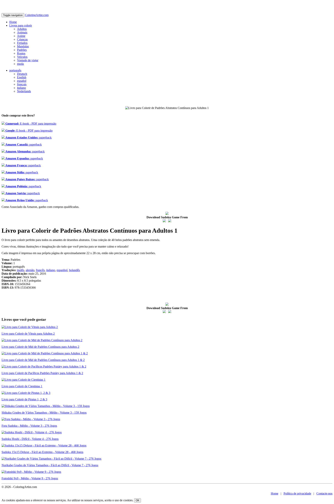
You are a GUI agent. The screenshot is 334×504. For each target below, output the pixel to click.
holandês (74, 270)
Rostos (21, 53)
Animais (22, 32)
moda (20, 63)
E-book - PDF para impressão (30, 123)
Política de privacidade (297, 493)
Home (13, 22)
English (21, 77)
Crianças (22, 39)
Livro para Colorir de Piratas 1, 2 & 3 (24, 399)
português (15, 70)
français (21, 84)
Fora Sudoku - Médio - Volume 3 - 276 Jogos (29, 425)
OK (137, 500)
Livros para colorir (20, 25)
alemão (30, 270)
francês (40, 270)
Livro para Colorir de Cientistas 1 (22, 386)
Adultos (22, 29)
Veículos (22, 56)
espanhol (62, 270)
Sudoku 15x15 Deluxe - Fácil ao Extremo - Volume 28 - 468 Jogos (42, 452)
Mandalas (23, 46)
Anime (21, 36)
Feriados (22, 43)
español (21, 80)
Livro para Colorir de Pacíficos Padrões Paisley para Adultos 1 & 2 (42, 373)
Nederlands (24, 91)
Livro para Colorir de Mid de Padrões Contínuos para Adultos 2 (40, 346)
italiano (21, 87)
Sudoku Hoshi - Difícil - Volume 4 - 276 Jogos (30, 439)
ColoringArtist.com (37, 15)
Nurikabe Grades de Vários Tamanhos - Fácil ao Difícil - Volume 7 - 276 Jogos (50, 465)
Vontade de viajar (27, 60)
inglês (20, 270)
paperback (28, 137)
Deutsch (22, 73)
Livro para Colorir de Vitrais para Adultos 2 (28, 333)
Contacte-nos (324, 493)
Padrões (22, 49)
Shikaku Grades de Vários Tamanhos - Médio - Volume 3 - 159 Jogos (44, 412)
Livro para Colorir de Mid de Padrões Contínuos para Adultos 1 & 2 (43, 360)
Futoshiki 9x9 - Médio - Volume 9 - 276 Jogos (30, 478)
